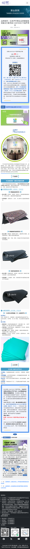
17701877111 (11, 518)
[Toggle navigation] (27, 3)
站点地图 (14, 547)
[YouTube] (19, 539)
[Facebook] (4, 539)
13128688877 (11, 520)
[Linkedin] (26, 539)
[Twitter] (11, 539)
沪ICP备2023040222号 (23, 547)
